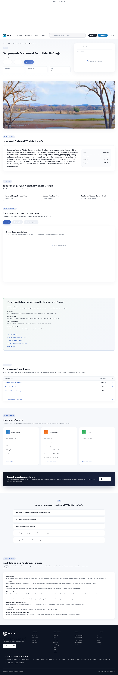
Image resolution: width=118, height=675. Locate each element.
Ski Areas (55, 635)
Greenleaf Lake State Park (88, 442)
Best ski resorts (11, 659)
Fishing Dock (9, 450)
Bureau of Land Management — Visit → (17, 337)
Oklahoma (15, 43)
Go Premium (103, 35)
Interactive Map (79, 635)
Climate (19, 35)
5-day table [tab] (17, 222)
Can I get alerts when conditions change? (29, 540)
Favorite (7, 62)
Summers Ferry (48, 442)
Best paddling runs (84, 659)
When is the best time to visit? (25, 526)
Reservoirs (34, 640)
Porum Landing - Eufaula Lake (52, 453)
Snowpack (34, 635)
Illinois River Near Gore (11, 386)
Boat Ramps (56, 645)
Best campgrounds (26, 659)
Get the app (104, 479)
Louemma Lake (9, 442)
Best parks (40, 659)
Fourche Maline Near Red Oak (13, 399)
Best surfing (19, 663)
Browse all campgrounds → (51, 461)
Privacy (99, 642)
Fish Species (78, 640)
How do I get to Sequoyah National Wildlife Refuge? (32, 533)
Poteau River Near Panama (12, 395)
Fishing (55, 640)
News (43, 35)
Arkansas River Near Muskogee (13, 390)
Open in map (28, 62)
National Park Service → (13, 334)
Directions (18, 62)
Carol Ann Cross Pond (11, 438)
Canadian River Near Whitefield (13, 382)
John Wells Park (48, 438)
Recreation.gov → (11, 346)
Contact (99, 645)
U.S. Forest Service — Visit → (14, 340)
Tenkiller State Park (87, 438)
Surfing (55, 652)
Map (36, 35)
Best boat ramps (68, 659)
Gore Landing (47, 446)
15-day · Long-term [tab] (31, 222)
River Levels (35, 642)
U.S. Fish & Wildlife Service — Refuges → (18, 343)
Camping (55, 642)
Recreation (28, 35)
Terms (98, 640)
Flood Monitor (78, 642)
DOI (114, 671)
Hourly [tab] (7, 222)
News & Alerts (78, 637)
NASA (111, 671)
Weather (77, 645)
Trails (54, 649)
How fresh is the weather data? (26, 519)
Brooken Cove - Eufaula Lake (51, 457)
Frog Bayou (9, 453)
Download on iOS (10, 645)
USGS (101, 671)
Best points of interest (101, 659)
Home (4, 43)
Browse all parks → (87, 461)
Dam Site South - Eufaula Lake (51, 450)
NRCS (108, 671)
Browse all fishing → (11, 461)
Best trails (9, 663)
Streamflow (35, 637)
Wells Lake (8, 446)
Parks (9, 43)
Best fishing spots (53, 659)
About (98, 635)
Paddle (55, 637)
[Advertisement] (59, 17)
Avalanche (34, 645)
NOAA (105, 671)
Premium (99, 637)
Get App (93, 35)
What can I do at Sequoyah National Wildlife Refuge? (33, 512)
